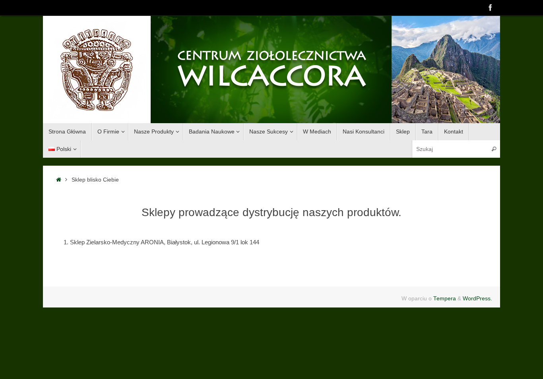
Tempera (444, 299)
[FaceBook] (490, 7)
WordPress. (477, 299)
